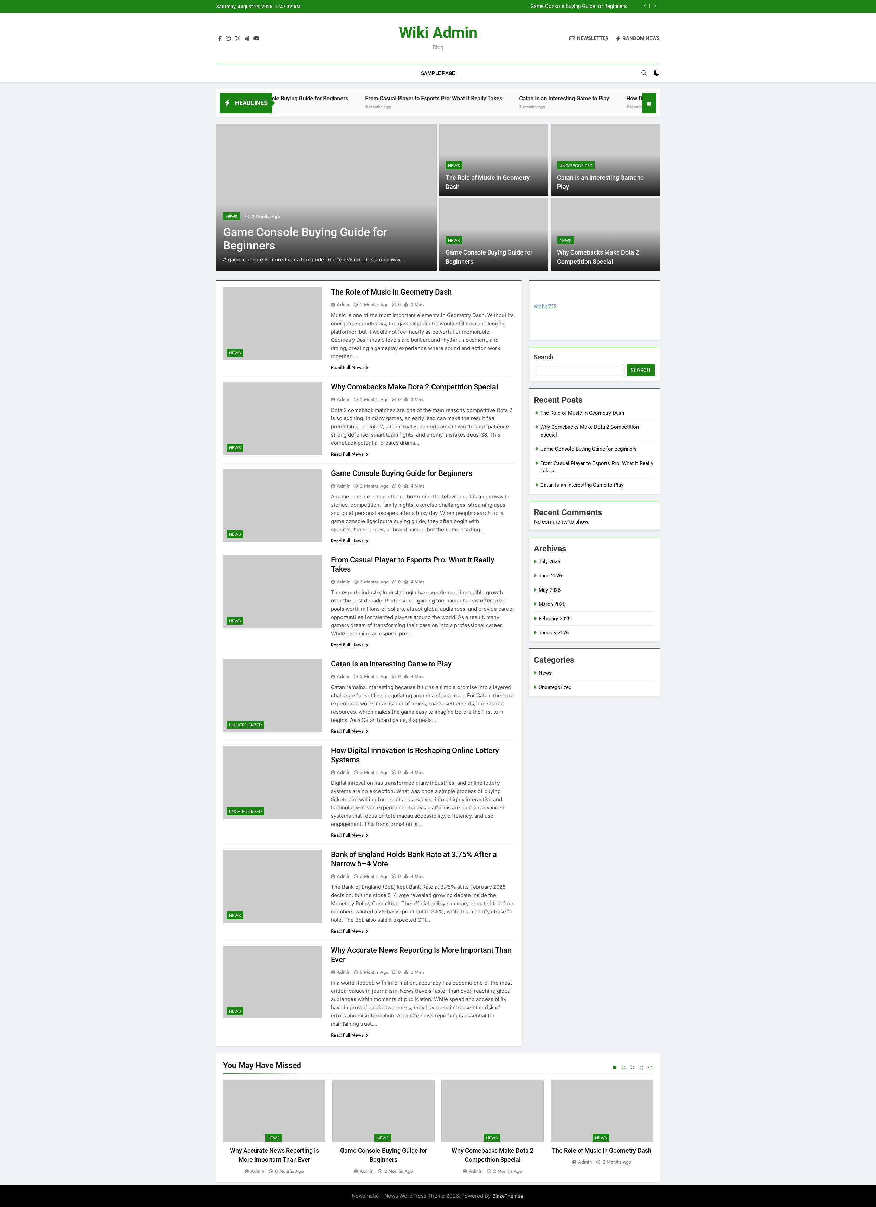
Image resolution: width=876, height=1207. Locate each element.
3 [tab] (632, 1067)
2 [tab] (623, 1067)
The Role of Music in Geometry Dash (391, 292)
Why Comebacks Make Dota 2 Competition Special (414, 386)
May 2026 (550, 590)
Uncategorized (575, 166)
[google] (246, 39)
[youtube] (256, 39)
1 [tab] (614, 1067)
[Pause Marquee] (649, 103)
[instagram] (228, 39)
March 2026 (552, 604)
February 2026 (554, 618)
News (231, 216)
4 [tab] (641, 1067)
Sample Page (438, 73)
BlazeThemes (507, 1196)
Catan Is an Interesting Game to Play (525, 98)
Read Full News (347, 367)
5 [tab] (650, 1067)
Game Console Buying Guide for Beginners (578, 6)
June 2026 (550, 576)
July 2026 (549, 562)
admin (344, 304)
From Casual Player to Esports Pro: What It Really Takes (394, 98)
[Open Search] (644, 73)
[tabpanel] (274, 1127)
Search (543, 357)
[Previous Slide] (644, 6)
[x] (237, 39)
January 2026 (554, 633)
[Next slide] (655, 6)
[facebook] (220, 39)
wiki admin (438, 33)
